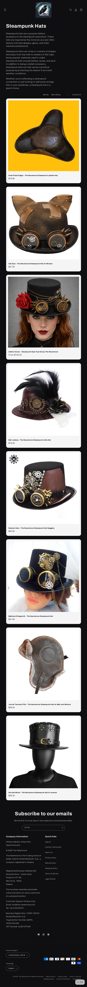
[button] (5, 10)
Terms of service (75, 976)
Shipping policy (49, 979)
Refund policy (51, 976)
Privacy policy (62, 976)
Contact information (63, 979)
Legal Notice (50, 879)
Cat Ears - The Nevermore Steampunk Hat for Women (30, 263)
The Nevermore (24, 976)
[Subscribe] (62, 827)
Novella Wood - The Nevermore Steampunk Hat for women (32, 792)
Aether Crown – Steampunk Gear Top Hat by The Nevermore (33, 352)
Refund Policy (50, 863)
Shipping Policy (51, 868)
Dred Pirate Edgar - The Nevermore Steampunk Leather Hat (33, 175)
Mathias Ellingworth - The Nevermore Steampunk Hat (30, 616)
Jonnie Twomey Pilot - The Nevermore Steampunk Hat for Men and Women (39, 704)
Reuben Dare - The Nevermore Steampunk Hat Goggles (31, 528)
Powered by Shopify (37, 976)
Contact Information (53, 847)
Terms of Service (51, 874)
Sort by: (46, 95)
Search (48, 842)
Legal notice (77, 979)
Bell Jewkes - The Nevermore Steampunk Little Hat (29, 440)
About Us (49, 852)
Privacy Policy (50, 858)
